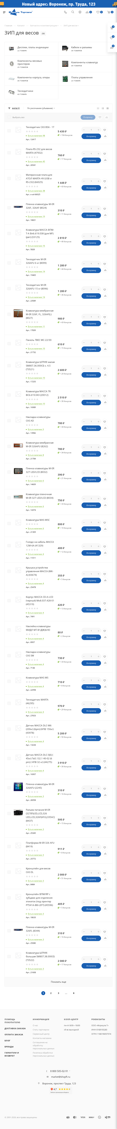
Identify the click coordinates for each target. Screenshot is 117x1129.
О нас (35, 1025)
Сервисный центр (41, 1034)
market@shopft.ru (60, 1076)
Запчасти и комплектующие (43, 25)
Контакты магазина (42, 1038)
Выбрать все (18, 117)
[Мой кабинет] (80, 12)
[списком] (103, 108)
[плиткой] (98, 108)
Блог (7, 1040)
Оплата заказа (14, 1034)
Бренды (9, 1046)
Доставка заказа (15, 1028)
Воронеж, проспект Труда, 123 (59, 1083)
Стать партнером (41, 1029)
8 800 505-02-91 (59, 1071)
